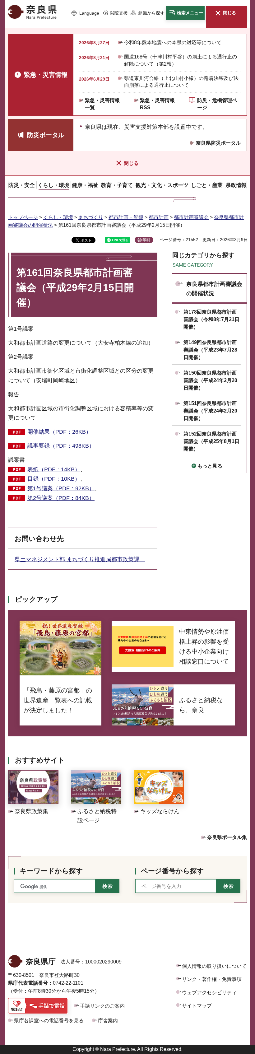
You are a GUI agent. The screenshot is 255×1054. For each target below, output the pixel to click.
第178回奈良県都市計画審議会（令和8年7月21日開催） (211, 319)
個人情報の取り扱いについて (214, 966)
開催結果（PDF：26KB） (59, 432)
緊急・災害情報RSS (157, 104)
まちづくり (90, 217)
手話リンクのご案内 (102, 1006)
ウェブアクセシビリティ (209, 992)
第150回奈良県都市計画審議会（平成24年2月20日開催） (210, 380)
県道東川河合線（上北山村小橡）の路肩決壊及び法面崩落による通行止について (181, 82)
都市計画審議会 (191, 217)
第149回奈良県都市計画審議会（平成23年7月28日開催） (210, 350)
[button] (85, 13)
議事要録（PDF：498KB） (61, 446)
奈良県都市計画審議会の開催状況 (214, 289)
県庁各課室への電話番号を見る (49, 1020)
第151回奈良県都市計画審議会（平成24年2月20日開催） (210, 411)
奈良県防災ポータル (218, 143)
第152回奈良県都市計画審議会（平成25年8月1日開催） (211, 441)
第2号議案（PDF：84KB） (61, 498)
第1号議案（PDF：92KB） (61, 488)
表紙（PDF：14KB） (53, 469)
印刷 (146, 240)
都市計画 (159, 217)
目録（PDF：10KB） (53, 479)
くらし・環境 (58, 217)
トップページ (23, 217)
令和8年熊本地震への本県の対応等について (172, 42)
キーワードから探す (51, 871)
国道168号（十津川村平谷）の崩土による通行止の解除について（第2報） (180, 60)
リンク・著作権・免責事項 (212, 979)
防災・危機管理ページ (217, 104)
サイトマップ (197, 1005)
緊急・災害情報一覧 (102, 104)
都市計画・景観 (126, 217)
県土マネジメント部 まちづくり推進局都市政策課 (80, 559)
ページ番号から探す (172, 871)
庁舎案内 (108, 1020)
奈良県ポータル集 (227, 837)
